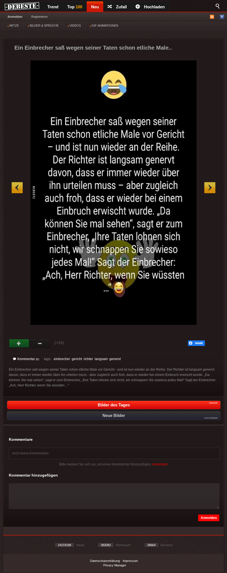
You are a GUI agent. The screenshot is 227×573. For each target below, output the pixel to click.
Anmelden (14, 16)
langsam (101, 359)
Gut (19, 343)
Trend (52, 6)
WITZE (14, 25)
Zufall (121, 6)
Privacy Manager (114, 565)
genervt (115, 359)
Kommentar (28, 359)
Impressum (130, 560)
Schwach (40, 343)
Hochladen (154, 6)
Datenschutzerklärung (105, 560)
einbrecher (62, 359)
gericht (77, 359)
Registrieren (39, 16)
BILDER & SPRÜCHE (44, 25)
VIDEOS (75, 25)
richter (88, 359)
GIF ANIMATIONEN (104, 25)
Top (74, 6)
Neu (95, 6)
